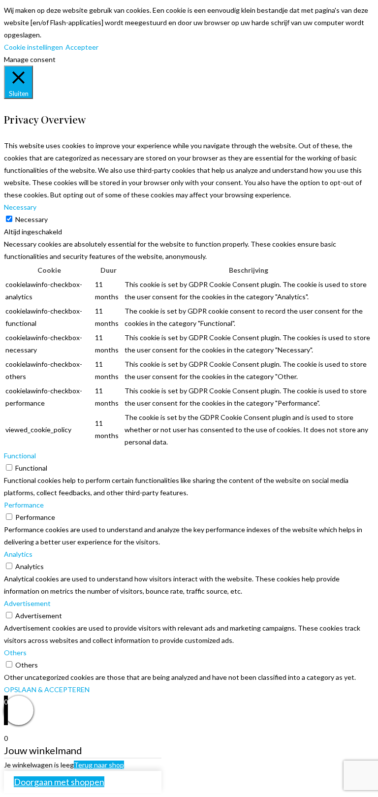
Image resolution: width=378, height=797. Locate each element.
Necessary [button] (20, 207)
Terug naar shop (99, 765)
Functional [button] (20, 455)
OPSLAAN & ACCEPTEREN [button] (47, 689)
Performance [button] (24, 505)
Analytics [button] (18, 554)
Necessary (31, 219)
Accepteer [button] (81, 47)
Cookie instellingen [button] (33, 47)
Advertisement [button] (27, 603)
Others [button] (15, 652)
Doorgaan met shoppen (59, 781)
